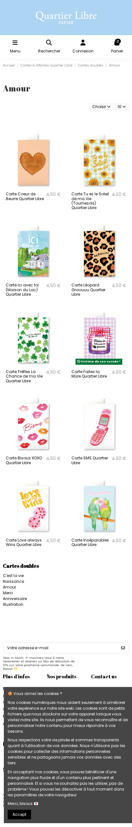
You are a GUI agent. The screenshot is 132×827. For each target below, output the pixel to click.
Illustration (13, 604)
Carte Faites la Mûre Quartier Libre (89, 374)
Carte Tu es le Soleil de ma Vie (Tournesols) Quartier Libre (90, 200)
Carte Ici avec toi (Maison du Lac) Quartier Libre (22, 289)
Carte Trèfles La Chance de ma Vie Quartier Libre (24, 376)
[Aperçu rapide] (58, 148)
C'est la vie (13, 575)
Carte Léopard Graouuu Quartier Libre (88, 289)
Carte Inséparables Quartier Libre (90, 542)
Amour (9, 587)
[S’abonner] (123, 648)
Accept (19, 814)
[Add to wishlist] (58, 137)
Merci (8, 593)
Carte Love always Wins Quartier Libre (24, 542)
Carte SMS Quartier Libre (89, 460)
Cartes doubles (21, 566)
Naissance (13, 581)
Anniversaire (15, 598)
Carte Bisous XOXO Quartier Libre (24, 460)
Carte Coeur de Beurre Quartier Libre (25, 196)
